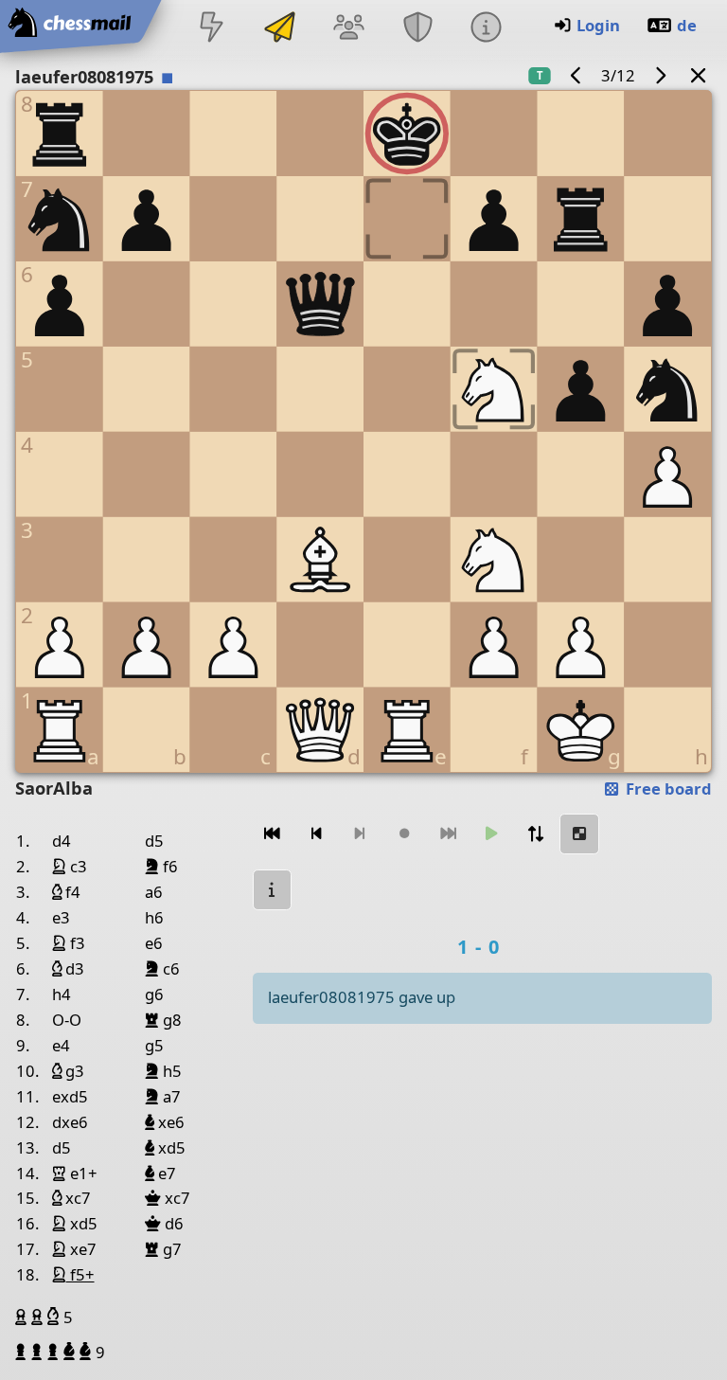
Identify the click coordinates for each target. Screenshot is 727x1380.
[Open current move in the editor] (579, 834)
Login (598, 25)
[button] (23, 1316)
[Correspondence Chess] (280, 28)
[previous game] (576, 75)
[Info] (486, 28)
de (687, 25)
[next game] (660, 75)
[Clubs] (417, 28)
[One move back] (316, 834)
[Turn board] (536, 834)
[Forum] (349, 28)
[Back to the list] (698, 75)
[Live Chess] (211, 28)
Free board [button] (667, 788)
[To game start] (273, 834)
